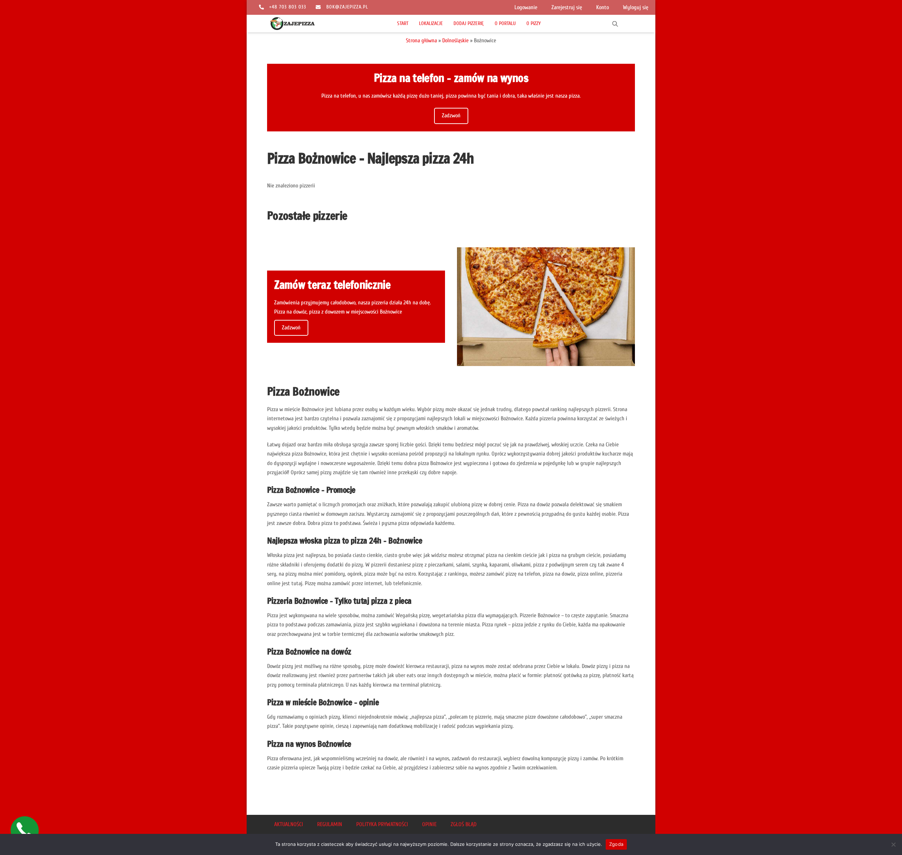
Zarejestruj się (566, 7)
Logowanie (525, 7)
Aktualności (288, 824)
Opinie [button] (429, 824)
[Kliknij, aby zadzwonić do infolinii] (25, 830)
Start (402, 23)
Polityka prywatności (382, 824)
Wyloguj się (635, 7)
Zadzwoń (451, 115)
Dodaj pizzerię (468, 23)
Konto (602, 7)
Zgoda (616, 844)
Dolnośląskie (455, 40)
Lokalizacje (431, 23)
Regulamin (329, 824)
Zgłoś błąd (463, 824)
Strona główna (421, 40)
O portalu (505, 23)
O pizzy (533, 23)
